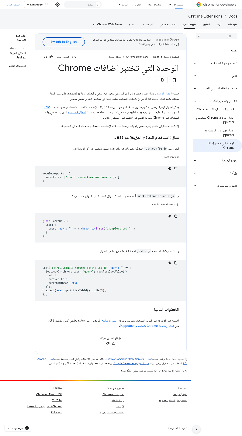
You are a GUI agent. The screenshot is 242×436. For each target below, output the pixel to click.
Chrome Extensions (205, 16)
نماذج (131, 24)
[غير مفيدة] (45, 57)
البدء (219, 24)
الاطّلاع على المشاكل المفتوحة (173, 400)
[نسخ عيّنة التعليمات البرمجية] (176, 169)
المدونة (137, 4)
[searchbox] (216, 36)
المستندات (179, 4)
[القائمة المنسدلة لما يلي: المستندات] (169, 4)
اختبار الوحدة (164, 93)
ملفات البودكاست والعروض (111, 412)
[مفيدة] (51, 57)
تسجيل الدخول (12, 4)
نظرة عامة (232, 24)
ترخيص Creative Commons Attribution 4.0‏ (128, 359)
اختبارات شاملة (110, 320)
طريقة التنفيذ (189, 24)
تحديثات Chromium (113, 394)
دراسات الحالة (154, 4)
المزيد (125, 4)
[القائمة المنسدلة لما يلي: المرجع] (142, 24)
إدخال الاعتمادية (77, 112)
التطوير (206, 24)
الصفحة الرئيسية (171, 56)
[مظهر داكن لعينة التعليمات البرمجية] (170, 169)
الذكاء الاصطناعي (168, 24)
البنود (184, 428)
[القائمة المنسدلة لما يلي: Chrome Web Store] (92, 24)
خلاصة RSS (56, 412)
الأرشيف (120, 406)
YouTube (57, 400)
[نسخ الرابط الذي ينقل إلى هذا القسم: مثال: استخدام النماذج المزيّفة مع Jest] (110, 137)
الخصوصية (173, 428)
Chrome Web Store (109, 24)
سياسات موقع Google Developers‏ (131, 363)
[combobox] (83, 4)
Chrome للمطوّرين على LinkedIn (44, 406)
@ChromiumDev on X (49, 394)
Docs (232, 16)
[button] (219, 63)
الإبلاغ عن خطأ (180, 394)
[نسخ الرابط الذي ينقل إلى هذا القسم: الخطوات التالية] (150, 309)
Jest (47, 107)
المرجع (150, 24)
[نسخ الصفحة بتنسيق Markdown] (162, 80)
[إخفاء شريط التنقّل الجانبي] (196, 429)
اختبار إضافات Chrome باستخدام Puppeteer (147, 326)
